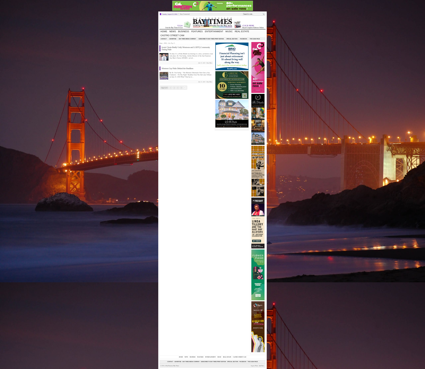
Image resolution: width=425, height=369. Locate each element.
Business (183, 31)
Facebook (243, 38)
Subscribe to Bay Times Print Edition (211, 38)
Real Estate (242, 31)
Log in (252, 365)
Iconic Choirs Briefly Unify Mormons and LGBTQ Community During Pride (186, 48)
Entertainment (214, 31)
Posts (256, 365)
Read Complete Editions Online (253, 27)
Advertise (172, 38)
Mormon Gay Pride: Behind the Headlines (177, 68)
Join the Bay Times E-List (174, 27)
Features (197, 31)
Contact (164, 38)
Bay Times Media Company (187, 38)
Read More (209, 63)
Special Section (231, 38)
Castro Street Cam (172, 35)
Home (163, 31)
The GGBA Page (255, 38)
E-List (180, 25)
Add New (261, 365)
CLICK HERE (248, 25)
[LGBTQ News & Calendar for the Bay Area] (212, 22)
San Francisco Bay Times (172, 365)
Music (229, 31)
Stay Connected (185, 14)
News (172, 31)
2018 (165, 43)
